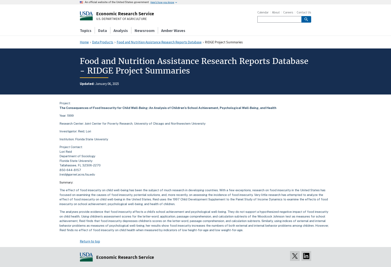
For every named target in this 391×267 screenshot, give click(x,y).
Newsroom (144, 30)
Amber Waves (173, 30)
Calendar (263, 12)
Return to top (90, 241)
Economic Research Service (125, 13)
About (276, 12)
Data (102, 30)
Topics (85, 30)
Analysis (120, 30)
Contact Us (304, 12)
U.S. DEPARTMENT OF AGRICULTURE (121, 19)
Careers (288, 12)
